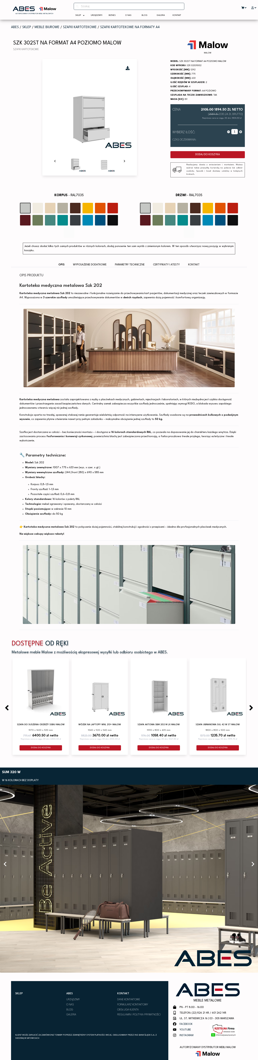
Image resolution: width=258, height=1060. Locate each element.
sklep (26, 27)
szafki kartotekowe (80, 27)
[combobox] (129, 6)
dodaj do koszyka (207, 154)
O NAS (70, 1004)
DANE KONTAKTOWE (128, 999)
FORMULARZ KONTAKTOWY (132, 1004)
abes (15, 27)
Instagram (186, 1035)
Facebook (186, 1024)
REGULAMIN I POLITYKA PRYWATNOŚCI (139, 1014)
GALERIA (71, 1014)
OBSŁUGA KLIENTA (128, 1010)
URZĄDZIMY (73, 999)
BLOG (69, 1010)
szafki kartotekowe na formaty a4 (130, 27)
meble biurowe (47, 27)
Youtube (185, 1030)
